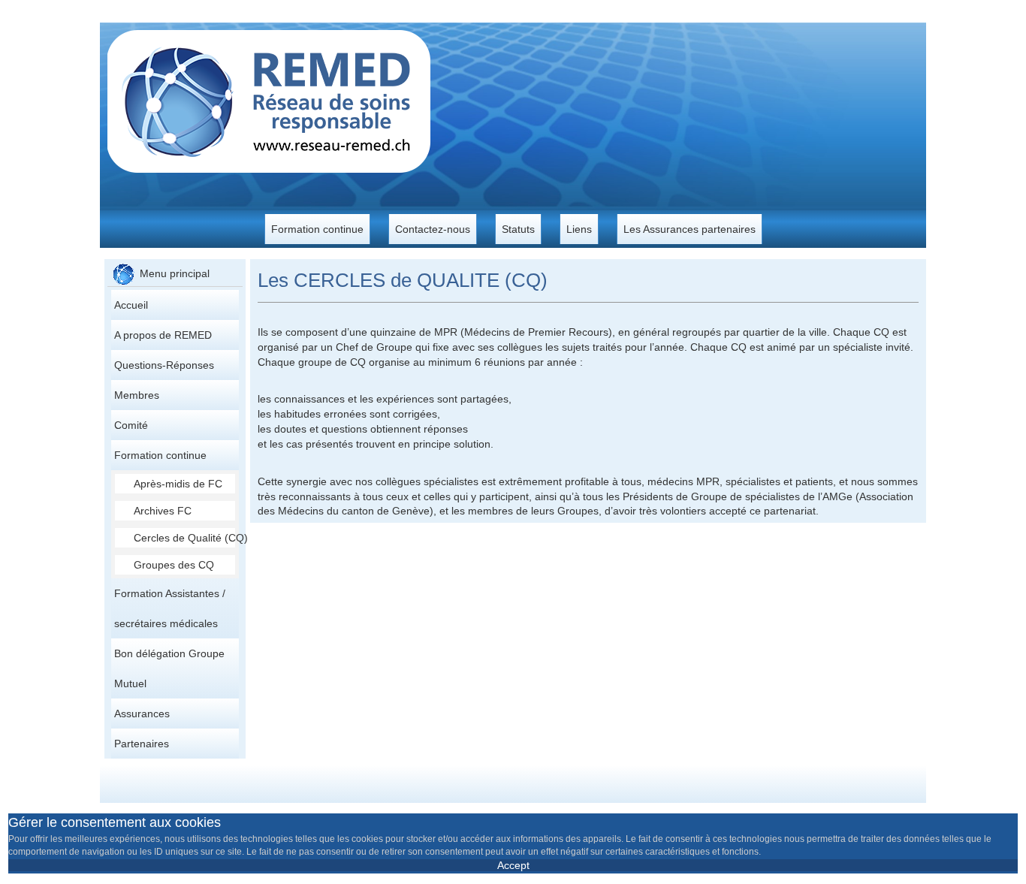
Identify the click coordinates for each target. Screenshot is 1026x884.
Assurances (142, 714)
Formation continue (317, 229)
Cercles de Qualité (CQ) (184, 538)
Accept (513, 865)
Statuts (518, 229)
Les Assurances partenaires (689, 229)
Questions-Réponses (164, 365)
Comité (131, 425)
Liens (579, 229)
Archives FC (163, 511)
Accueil (131, 305)
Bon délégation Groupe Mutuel (169, 668)
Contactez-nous (432, 229)
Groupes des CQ (174, 565)
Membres (136, 395)
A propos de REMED (163, 335)
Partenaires (141, 744)
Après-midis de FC (178, 484)
